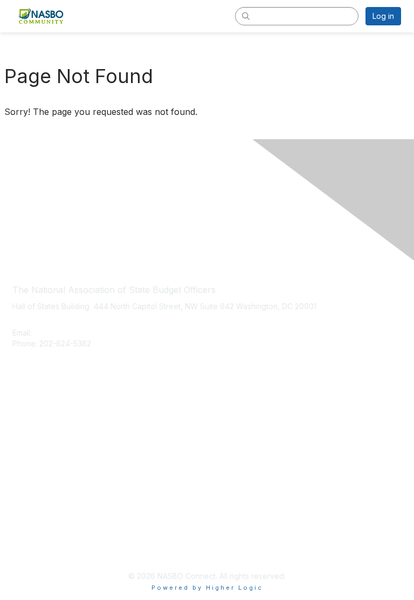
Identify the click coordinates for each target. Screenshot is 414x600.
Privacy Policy (37, 533)
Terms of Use (36, 549)
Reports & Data (39, 462)
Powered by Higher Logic (207, 587)
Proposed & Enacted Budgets (65, 446)
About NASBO (36, 414)
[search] (246, 15)
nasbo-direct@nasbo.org (80, 332)
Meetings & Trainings (49, 430)
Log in (383, 16)
